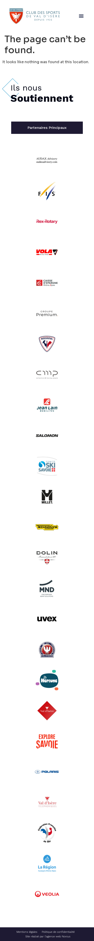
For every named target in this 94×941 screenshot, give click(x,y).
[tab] (47, 128)
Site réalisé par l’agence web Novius (47, 936)
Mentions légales (26, 931)
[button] (81, 16)
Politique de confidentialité (58, 931)
